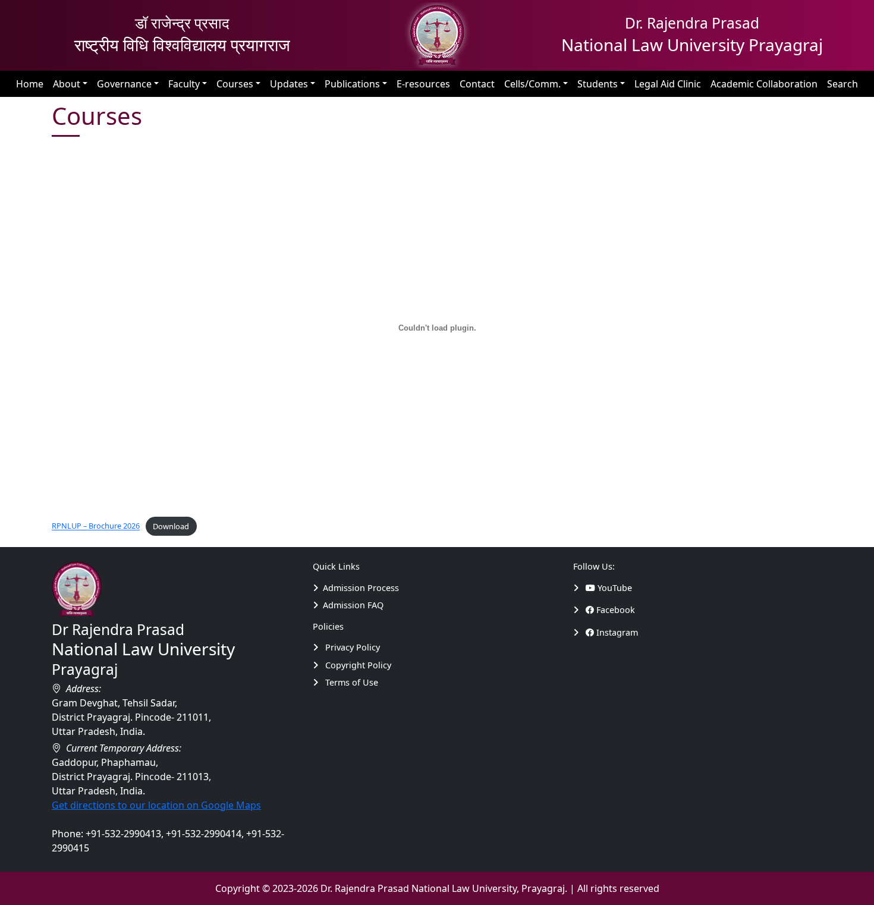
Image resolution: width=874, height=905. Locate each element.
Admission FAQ (353, 605)
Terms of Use (350, 682)
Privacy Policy (351, 647)
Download (171, 526)
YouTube (613, 587)
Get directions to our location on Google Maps (156, 805)
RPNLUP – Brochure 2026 (96, 526)
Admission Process (361, 587)
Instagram (616, 632)
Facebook (614, 609)
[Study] (579, 587)
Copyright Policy (357, 665)
